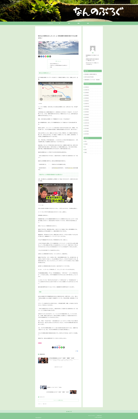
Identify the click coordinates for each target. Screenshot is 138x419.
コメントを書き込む (58, 400)
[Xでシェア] (39, 56)
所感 (51, 67)
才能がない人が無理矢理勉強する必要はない (58, 65)
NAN (92, 52)
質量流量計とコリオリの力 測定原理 (92, 79)
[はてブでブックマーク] (43, 56)
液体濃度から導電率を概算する (91, 74)
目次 (57, 61)
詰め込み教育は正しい (54, 63)
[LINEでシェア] (48, 56)
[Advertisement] (58, 30)
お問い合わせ (99, 415)
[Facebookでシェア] (41, 56)
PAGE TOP (69, 411)
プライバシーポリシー (92, 415)
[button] (50, 56)
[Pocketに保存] (46, 56)
